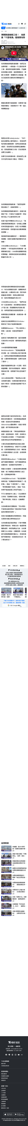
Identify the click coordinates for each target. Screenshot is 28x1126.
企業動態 (3, 1090)
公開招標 (3, 1101)
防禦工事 (15, 566)
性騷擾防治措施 (5, 1076)
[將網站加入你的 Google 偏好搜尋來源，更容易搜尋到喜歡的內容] (14, 605)
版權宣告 (3, 1080)
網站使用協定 (4, 1078)
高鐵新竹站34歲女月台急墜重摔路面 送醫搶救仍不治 (16, 28)
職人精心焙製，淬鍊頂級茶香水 (14, 574)
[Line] (9, 1054)
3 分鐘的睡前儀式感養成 (14, 576)
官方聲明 (3, 1106)
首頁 (2, 31)
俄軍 (9, 566)
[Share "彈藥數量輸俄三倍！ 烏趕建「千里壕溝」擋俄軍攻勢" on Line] (22, 23)
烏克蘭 (4, 566)
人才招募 (3, 1092)
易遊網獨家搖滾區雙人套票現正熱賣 (14, 583)
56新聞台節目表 (5, 1066)
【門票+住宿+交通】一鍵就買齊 (14, 585)
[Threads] (12, 1054)
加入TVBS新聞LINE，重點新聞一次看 (14, 603)
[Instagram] (15, 1054)
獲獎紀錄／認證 (5, 1108)
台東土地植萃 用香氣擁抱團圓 (14, 573)
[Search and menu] (25, 23)
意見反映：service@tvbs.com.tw (14, 1048)
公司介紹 (3, 1088)
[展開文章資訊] (25, 41)
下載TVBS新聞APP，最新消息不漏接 (14, 600)
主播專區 (3, 1095)
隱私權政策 (4, 1074)
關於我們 (3, 1063)
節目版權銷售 (4, 1099)
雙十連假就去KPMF (14, 581)
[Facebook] (6, 1054)
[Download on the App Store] (9, 1114)
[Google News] (21, 1054)
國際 (6, 31)
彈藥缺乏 (22, 566)
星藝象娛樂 (4, 1097)
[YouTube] (18, 1054)
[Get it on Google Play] (19, 1114)
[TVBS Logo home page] (6, 24)
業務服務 (3, 1103)
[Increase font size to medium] (19, 24)
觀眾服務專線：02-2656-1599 (14, 1050)
